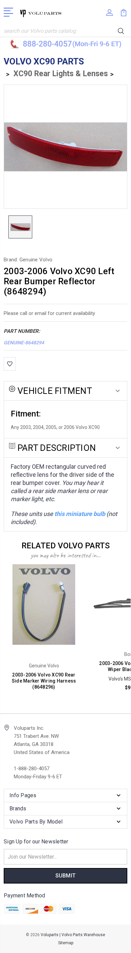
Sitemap (65, 943)
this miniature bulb (79, 513)
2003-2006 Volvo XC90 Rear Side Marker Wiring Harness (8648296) (44, 681)
